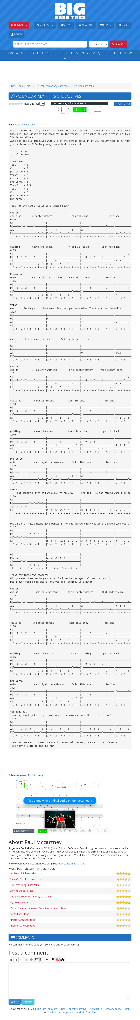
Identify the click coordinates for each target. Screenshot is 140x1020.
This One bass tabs (83, 86)
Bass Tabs (17, 86)
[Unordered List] (41, 959)
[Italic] (16, 959)
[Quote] (47, 959)
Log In (17, 34)
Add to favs (123, 103)
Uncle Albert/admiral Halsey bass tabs (30, 896)
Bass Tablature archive (73, 1008)
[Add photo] (62, 959)
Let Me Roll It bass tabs (23, 873)
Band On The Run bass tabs (25, 879)
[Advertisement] (71, 71)
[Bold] (11, 959)
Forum (107, 25)
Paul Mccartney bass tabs (54, 86)
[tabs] (52, 959)
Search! (120, 44)
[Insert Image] (31, 959)
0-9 (10, 53)
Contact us (96, 1008)
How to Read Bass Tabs (71, 863)
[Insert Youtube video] (57, 959)
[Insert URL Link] (26, 959)
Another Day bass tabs (22, 925)
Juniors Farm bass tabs (22, 919)
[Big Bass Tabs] (70, 10)
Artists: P (31, 86)
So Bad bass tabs (19, 914)
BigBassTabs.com (47, 1008)
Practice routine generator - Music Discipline (71, 1012)
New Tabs (87, 25)
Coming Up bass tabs (21, 890)
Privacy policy (113, 1008)
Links (128, 1008)
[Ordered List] (36, 959)
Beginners (20, 25)
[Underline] (21, 959)
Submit (67, 25)
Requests (45, 25)
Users (125, 25)
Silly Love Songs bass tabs (24, 885)
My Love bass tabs (20, 902)
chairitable (30, 124)
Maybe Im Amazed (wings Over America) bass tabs (38, 908)
